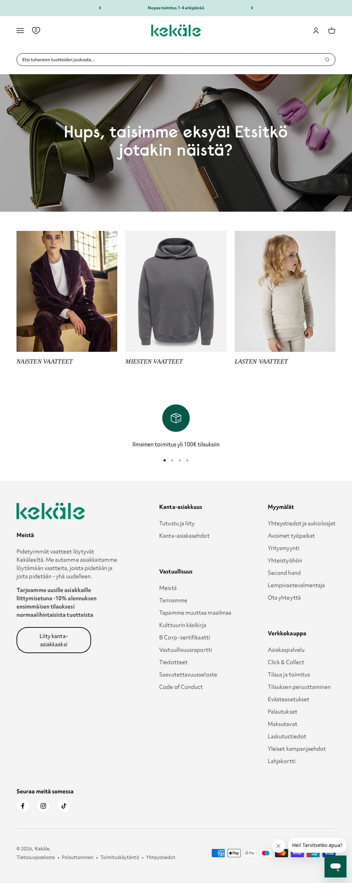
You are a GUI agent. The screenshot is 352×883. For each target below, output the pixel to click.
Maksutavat (282, 723)
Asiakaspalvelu (286, 649)
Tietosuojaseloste (35, 857)
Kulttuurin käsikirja (182, 625)
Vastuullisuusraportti (185, 649)
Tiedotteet (173, 662)
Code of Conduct (181, 686)
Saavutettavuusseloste (188, 674)
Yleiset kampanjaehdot (297, 748)
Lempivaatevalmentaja (296, 585)
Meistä (167, 587)
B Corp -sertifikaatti (184, 637)
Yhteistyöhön (285, 560)
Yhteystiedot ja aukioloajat (302, 523)
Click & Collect (286, 662)
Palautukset (282, 711)
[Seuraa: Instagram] (43, 806)
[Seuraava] (252, 8)
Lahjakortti (282, 761)
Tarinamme (173, 600)
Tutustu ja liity (177, 523)
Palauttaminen (78, 857)
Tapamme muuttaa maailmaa (195, 612)
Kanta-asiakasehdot (184, 535)
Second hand (284, 572)
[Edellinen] (100, 8)
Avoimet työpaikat (291, 535)
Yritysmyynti (283, 548)
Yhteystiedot (160, 857)
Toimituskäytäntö (119, 857)
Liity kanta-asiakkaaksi (54, 640)
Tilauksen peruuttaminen (299, 686)
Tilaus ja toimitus (289, 674)
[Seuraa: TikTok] (64, 806)
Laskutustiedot (287, 736)
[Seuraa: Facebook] (22, 806)
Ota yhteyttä (284, 597)
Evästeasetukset (288, 699)
